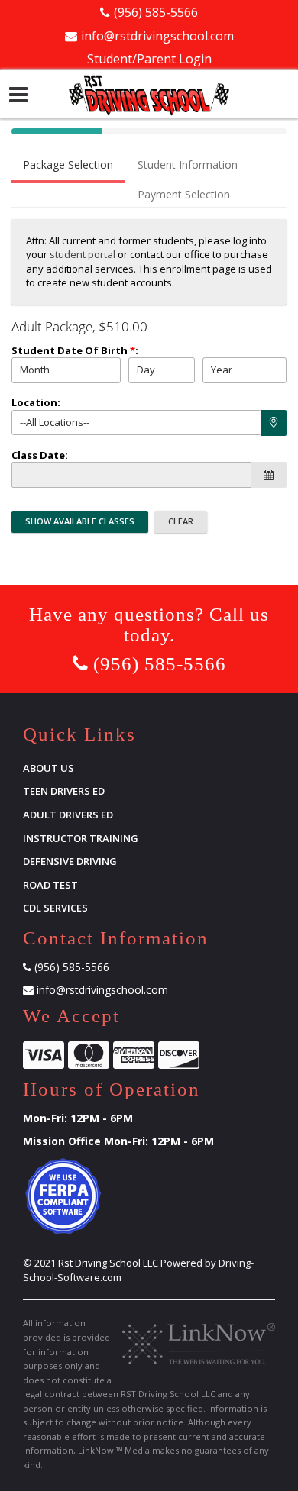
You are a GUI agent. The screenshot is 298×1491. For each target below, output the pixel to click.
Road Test (50, 885)
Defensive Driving (70, 861)
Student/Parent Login (149, 58)
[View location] (274, 423)
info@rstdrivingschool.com (157, 35)
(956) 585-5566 (156, 12)
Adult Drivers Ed (68, 814)
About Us (48, 768)
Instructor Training (80, 838)
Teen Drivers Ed (64, 791)
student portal (82, 254)
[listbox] (66, 370)
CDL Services (55, 908)
